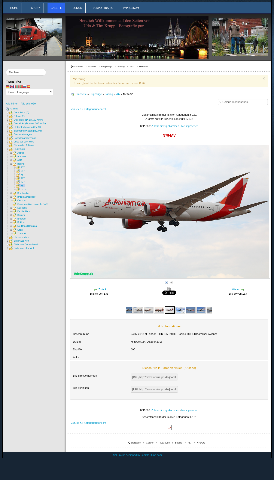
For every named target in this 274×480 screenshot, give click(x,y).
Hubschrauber (21, 237)
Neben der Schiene (24, 145)
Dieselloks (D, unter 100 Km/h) (30, 123)
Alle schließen (29, 103)
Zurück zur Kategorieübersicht (88, 109)
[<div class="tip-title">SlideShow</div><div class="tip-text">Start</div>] (166, 282)
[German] (7, 86)
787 (132, 66)
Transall (21, 233)
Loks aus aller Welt (24, 141)
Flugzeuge (106, 66)
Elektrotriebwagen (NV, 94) (28, 130)
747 (23, 171)
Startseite (78, 66)
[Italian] (18, 86)
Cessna (21, 200)
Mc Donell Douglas (27, 226)
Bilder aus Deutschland (26, 244)
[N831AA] (211, 309)
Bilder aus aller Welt (24, 248)
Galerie (92, 66)
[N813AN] (191, 309)
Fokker (21, 222)
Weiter (236, 289)
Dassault (22, 207)
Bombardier (23, 193)
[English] (11, 86)
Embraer (21, 218)
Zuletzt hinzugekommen (165, 126)
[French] (14, 86)
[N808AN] (180, 309)
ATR (19, 160)
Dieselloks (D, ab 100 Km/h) (28, 119)
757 (23, 174)
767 (23, 178)
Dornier (21, 215)
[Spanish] (28, 86)
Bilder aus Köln (21, 240)
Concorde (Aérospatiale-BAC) (32, 204)
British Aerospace (26, 196)
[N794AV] (148, 309)
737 (23, 167)
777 (23, 182)
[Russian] (25, 86)
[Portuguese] (21, 86)
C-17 (23, 189)
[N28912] (138, 309)
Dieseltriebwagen (23, 134)
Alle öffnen (13, 103)
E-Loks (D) (19, 116)
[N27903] (128, 309)
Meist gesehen (189, 126)
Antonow (21, 156)
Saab (20, 230)
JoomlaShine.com (151, 455)
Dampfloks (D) (21, 112)
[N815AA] (201, 309)
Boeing (121, 66)
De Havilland (23, 211)
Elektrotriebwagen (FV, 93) (28, 127)
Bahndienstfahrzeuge (25, 138)
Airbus (20, 152)
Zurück (102, 289)
